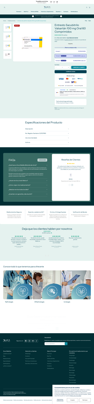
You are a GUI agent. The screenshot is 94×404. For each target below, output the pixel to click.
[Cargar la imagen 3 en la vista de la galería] (7, 45)
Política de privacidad (75, 396)
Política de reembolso (18, 400)
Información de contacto (47, 400)
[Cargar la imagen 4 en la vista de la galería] (7, 55)
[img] (47, 231)
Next (90, 20)
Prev (86, 20)
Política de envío (37, 400)
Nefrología (9, 302)
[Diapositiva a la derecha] (72, 185)
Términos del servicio (28, 400)
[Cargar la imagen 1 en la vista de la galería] (7, 27)
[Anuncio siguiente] (61, 16)
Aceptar (72, 400)
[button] (4, 7)
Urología (67, 302)
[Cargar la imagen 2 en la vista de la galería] (7, 36)
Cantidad (57, 64)
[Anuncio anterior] (33, 16)
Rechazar (85, 400)
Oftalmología (39, 302)
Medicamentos (11, 20)
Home (4, 20)
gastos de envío (69, 39)
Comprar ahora (70, 71)
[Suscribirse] (57, 328)
